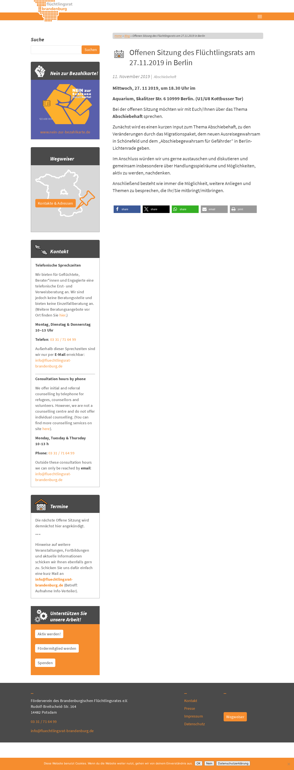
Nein (209, 763)
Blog (127, 36)
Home (118, 36)
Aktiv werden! (49, 633)
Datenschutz (194, 723)
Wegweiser (235, 716)
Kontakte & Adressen (55, 203)
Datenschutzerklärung (233, 763)
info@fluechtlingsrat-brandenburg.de (62, 730)
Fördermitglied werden (57, 648)
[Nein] (288, 764)
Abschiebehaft (165, 76)
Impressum (193, 716)
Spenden (45, 662)
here (46, 428)
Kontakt (190, 700)
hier (62, 315)
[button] (127, 209)
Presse (189, 708)
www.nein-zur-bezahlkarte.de (65, 132)
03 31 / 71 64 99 (63, 339)
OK (199, 763)
